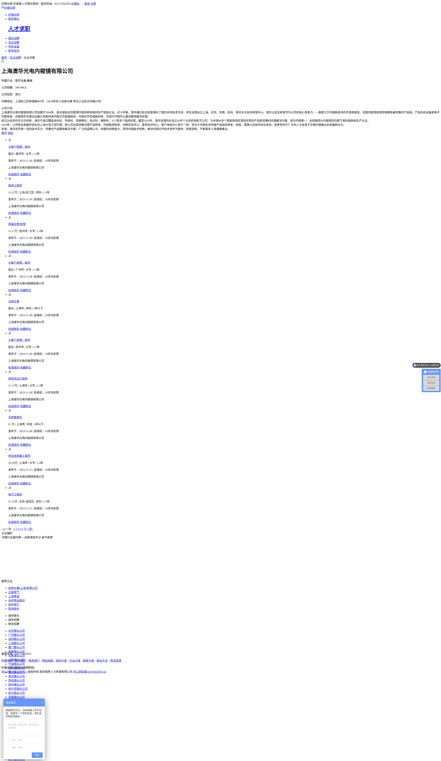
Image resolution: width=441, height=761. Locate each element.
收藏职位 (25, 174)
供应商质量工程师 (19, 455)
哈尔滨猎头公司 (18, 688)
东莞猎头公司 (16, 655)
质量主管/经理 (16, 224)
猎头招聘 (13, 38)
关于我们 (20, 660)
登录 (87, 3)
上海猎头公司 (16, 643)
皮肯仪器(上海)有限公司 (23, 588)
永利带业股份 (16, 600)
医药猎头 (13, 18)
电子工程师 (15, 494)
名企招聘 (13, 42)
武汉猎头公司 (16, 692)
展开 (4, 133)
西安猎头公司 (16, 680)
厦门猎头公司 (16, 647)
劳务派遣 (13, 46)
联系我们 (34, 660)
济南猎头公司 (16, 697)
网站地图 (47, 660)
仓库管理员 (15, 417)
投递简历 (13, 174)
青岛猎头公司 (16, 676)
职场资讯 (13, 50)
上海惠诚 (13, 596)
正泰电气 (13, 592)
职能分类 (88, 660)
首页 (4, 57)
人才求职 (19, 29)
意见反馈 (115, 660)
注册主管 (13, 301)
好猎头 (75, 3)
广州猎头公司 (16, 635)
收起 (10, 133)
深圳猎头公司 (16, 639)
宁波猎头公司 (16, 664)
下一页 (28, 529)
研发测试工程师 (18, 378)
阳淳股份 (13, 608)
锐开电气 (13, 604)
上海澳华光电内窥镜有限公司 (26, 167)
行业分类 (74, 660)
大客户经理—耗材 (19, 146)
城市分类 (61, 660)
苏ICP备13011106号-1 (14, 671)
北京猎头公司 (16, 630)
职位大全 (102, 660)
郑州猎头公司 (16, 684)
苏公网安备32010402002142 (89, 671)
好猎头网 (13, 14)
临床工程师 (15, 185)
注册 (93, 3)
